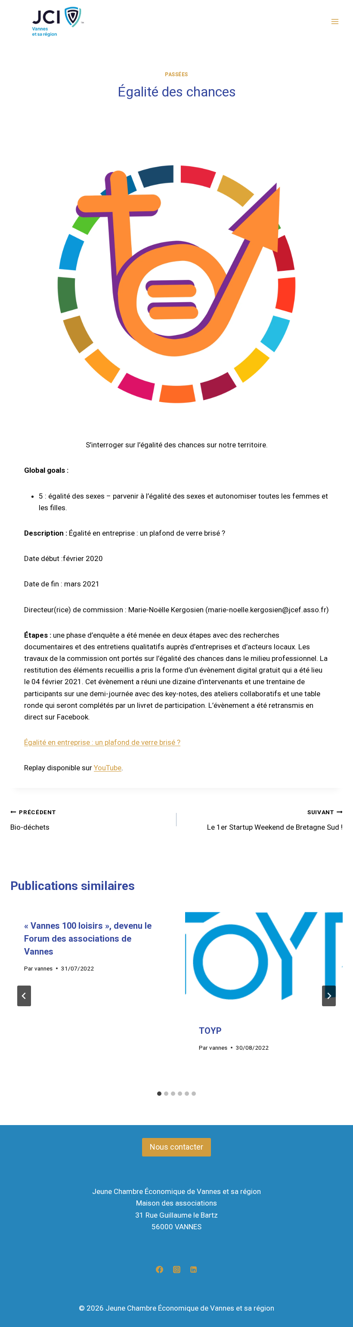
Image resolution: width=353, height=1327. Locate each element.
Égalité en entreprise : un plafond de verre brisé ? (102, 742)
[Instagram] (176, 1269)
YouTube (107, 767)
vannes (43, 968)
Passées (176, 74)
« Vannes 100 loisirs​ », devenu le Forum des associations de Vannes (88, 939)
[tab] (159, 1093)
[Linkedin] (193, 1269)
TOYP (210, 1031)
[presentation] (264, 958)
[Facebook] (159, 1269)
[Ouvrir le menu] (335, 21)
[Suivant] (329, 996)
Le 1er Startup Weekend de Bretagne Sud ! (275, 820)
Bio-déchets (33, 820)
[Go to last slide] (24, 996)
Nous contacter (176, 1146)
